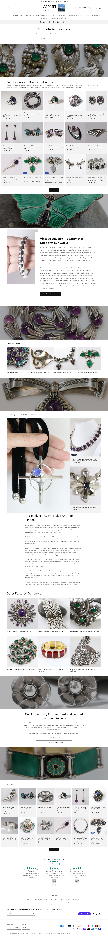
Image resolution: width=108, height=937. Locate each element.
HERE (33, 733)
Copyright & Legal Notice (67, 902)
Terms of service (48, 933)
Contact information (65, 933)
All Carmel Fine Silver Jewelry (87, 372)
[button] (8, 8)
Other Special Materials (61, 372)
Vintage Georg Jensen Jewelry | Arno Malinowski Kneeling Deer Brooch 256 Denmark (45, 809)
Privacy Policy (78, 902)
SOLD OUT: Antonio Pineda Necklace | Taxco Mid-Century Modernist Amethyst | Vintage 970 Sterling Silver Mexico (85, 460)
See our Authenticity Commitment (54, 742)
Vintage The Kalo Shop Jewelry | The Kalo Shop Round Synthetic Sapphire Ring (11, 115)
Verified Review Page (54, 737)
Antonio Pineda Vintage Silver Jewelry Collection (84, 508)
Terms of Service (55, 902)
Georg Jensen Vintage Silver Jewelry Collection (85, 631)
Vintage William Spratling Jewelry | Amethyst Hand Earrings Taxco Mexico (74, 179)
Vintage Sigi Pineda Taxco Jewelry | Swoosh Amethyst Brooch (74, 146)
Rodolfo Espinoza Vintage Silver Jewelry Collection (51, 632)
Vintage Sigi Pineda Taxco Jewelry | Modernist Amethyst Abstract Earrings (54, 146)
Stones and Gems (12, 372)
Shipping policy (56, 933)
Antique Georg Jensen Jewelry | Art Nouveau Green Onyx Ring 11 (53, 114)
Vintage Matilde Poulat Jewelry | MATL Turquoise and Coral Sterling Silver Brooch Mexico (27, 839)
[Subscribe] (66, 38)
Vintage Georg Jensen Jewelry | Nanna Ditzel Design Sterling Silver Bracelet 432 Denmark (10, 838)
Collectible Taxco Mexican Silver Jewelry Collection (83, 670)
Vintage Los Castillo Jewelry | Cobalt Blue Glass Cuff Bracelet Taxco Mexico (32, 147)
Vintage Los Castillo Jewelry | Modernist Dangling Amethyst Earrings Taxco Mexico (9, 147)
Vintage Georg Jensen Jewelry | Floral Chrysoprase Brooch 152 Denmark (32, 178)
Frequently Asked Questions (41, 899)
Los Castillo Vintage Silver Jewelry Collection (21, 669)
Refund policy (33, 933)
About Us (29, 899)
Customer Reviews (30, 902)
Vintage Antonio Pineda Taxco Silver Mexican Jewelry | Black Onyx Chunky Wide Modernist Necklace (96, 179)
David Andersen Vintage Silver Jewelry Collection (50, 670)
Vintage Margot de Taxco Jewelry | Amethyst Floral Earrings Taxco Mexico (96, 115)
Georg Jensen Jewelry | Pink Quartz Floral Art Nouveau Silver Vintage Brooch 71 (74, 115)
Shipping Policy (75, 899)
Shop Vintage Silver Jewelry (50, 294)
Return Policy (66, 899)
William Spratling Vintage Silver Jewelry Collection (19, 632)
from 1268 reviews (53, 864)
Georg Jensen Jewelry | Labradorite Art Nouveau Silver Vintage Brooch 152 (97, 838)
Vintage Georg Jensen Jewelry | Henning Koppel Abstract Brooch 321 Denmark (45, 838)
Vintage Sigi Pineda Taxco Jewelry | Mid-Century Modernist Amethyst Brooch (11, 179)
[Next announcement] (101, 1)
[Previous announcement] (7, 1)
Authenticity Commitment (42, 902)
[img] (54, 861)
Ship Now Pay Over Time (56, 899)
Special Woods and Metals (38, 372)
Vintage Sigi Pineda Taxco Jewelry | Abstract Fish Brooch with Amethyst (96, 146)
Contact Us (54, 904)
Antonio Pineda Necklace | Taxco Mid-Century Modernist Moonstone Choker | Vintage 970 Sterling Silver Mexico (80, 839)
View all (54, 190)
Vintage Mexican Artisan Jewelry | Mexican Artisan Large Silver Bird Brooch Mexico (8, 809)
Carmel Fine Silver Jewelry (15, 933)
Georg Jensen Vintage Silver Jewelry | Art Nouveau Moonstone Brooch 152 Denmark (54, 179)
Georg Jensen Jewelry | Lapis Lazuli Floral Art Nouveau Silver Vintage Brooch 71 (98, 809)
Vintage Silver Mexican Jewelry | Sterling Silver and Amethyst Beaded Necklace (32, 114)
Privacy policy (41, 933)
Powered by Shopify (25, 933)
